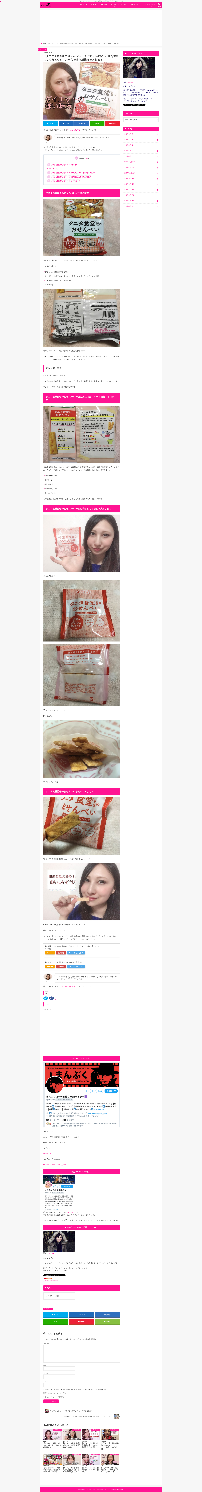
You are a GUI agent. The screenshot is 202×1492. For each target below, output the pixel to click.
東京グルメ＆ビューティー (118, 5)
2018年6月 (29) (129, 195)
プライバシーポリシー (148, 5)
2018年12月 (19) (129, 162)
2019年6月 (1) (128, 145)
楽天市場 (61, 953)
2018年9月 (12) (129, 178)
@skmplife (47, 1153)
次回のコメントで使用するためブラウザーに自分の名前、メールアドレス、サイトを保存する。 (76, 1389)
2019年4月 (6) (128, 156)
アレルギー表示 (53, 169)
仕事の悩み (104, 5)
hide (87, 158)
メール (46, 1373)
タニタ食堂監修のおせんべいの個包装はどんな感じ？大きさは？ (71, 177)
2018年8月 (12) (129, 184)
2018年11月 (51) (129, 167)
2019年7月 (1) (128, 139)
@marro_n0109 (73, 130)
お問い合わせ (134, 5)
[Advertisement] (101, 27)
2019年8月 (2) (128, 134)
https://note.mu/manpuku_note (54, 1164)
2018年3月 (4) (128, 206)
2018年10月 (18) (129, 173)
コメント (46, 1343)
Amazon (50, 953)
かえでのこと (83, 5)
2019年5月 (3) (128, 151)
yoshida (51, 1253)
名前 (45, 1365)
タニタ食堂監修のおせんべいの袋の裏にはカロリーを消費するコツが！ (73, 173)
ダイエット (49, 1309)
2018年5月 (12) (129, 201)
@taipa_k (71, 1212)
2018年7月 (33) (129, 189)
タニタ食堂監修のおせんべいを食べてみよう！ (65, 181)
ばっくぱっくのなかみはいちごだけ (100, 1489)
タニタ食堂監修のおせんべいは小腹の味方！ (65, 165)
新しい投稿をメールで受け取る (55, 1397)
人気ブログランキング (50, 1281)
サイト (45, 1381)
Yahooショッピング (76, 953)
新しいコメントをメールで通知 (55, 1393)
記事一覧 (93, 5)
